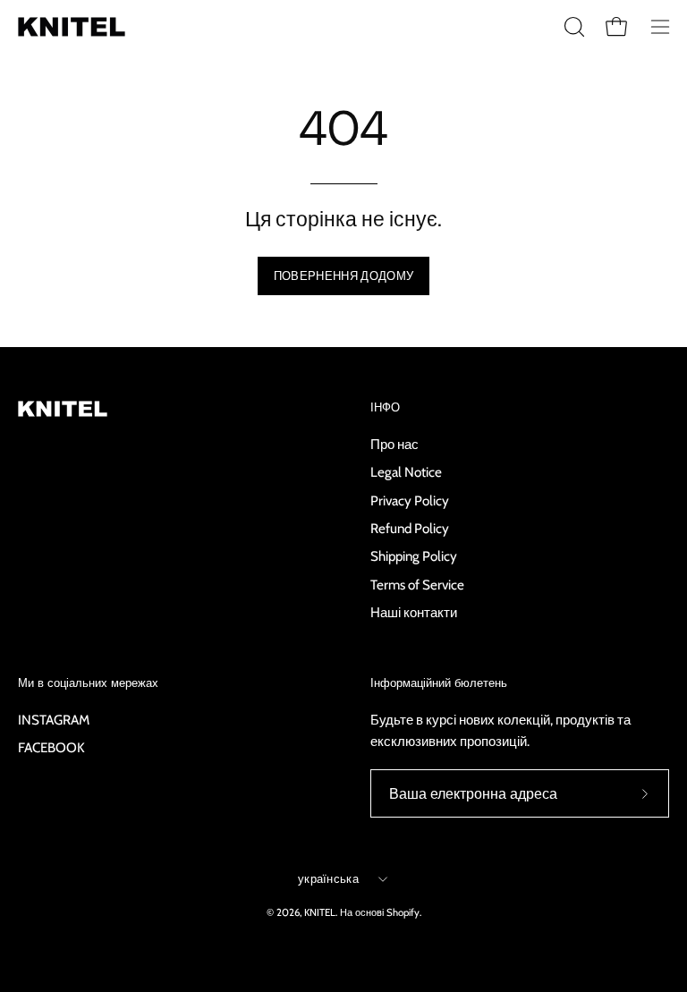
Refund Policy (409, 528)
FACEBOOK (51, 747)
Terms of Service (417, 583)
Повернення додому (343, 276)
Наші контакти (413, 612)
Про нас (394, 444)
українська (328, 878)
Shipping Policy (413, 555)
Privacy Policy (409, 499)
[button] (572, 26)
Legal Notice (406, 471)
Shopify (403, 912)
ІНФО (385, 408)
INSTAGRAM (53, 719)
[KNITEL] (71, 27)
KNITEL (319, 912)
